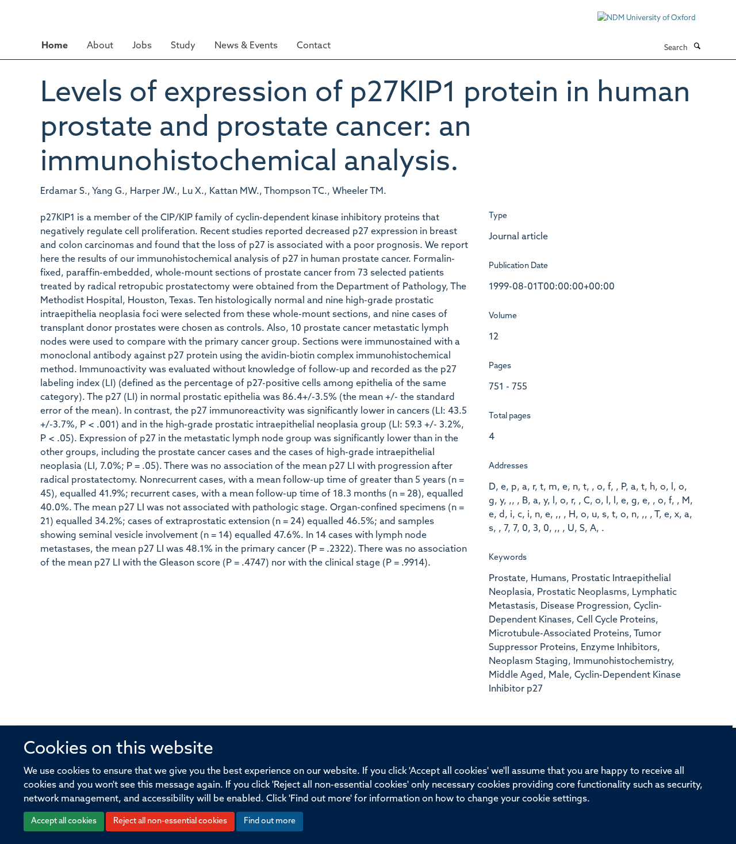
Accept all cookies (64, 821)
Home (54, 46)
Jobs (142, 46)
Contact (314, 46)
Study (183, 46)
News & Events (246, 46)
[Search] (697, 47)
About (100, 46)
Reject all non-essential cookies (170, 821)
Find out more (270, 821)
